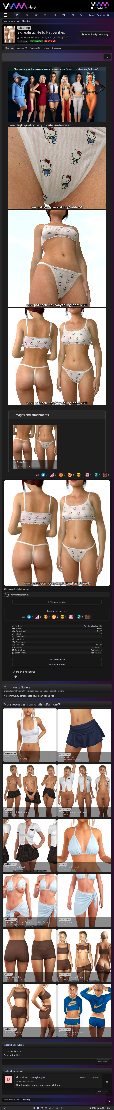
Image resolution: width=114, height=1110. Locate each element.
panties (65, 37)
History (46, 48)
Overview (9, 48)
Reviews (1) (35, 48)
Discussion (56, 48)
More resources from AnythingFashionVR (32, 704)
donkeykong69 (37, 1077)
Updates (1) (22, 48)
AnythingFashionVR (28, 37)
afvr (58, 37)
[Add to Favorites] (107, 57)
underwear (22, 41)
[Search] (108, 15)
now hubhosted (13, 1051)
